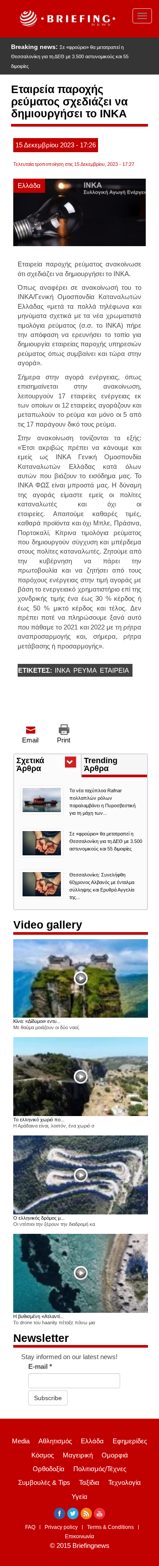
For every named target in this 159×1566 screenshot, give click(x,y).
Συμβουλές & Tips (44, 1482)
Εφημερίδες (130, 1441)
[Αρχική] (66, 18)
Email (30, 740)
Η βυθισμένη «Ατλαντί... (38, 1316)
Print (63, 740)
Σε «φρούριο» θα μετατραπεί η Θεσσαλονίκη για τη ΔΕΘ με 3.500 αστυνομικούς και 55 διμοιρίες (70, 57)
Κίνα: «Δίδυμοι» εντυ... (37, 1021)
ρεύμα (85, 670)
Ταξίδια (89, 1482)
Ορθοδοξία (48, 1468)
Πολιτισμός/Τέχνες (99, 1468)
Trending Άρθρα (100, 764)
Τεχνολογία (124, 1482)
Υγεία (79, 1496)
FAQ (30, 1527)
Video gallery (47, 924)
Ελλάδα (29, 185)
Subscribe (48, 1397)
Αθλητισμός (55, 1441)
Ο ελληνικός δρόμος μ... (38, 1218)
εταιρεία (114, 670)
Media (21, 1441)
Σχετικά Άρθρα (44, 765)
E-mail (40, 1366)
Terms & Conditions (110, 1527)
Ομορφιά (115, 1455)
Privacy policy (61, 1527)
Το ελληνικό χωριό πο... (38, 1119)
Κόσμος (42, 1455)
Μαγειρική (78, 1455)
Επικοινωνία (79, 1536)
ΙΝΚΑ (62, 670)
